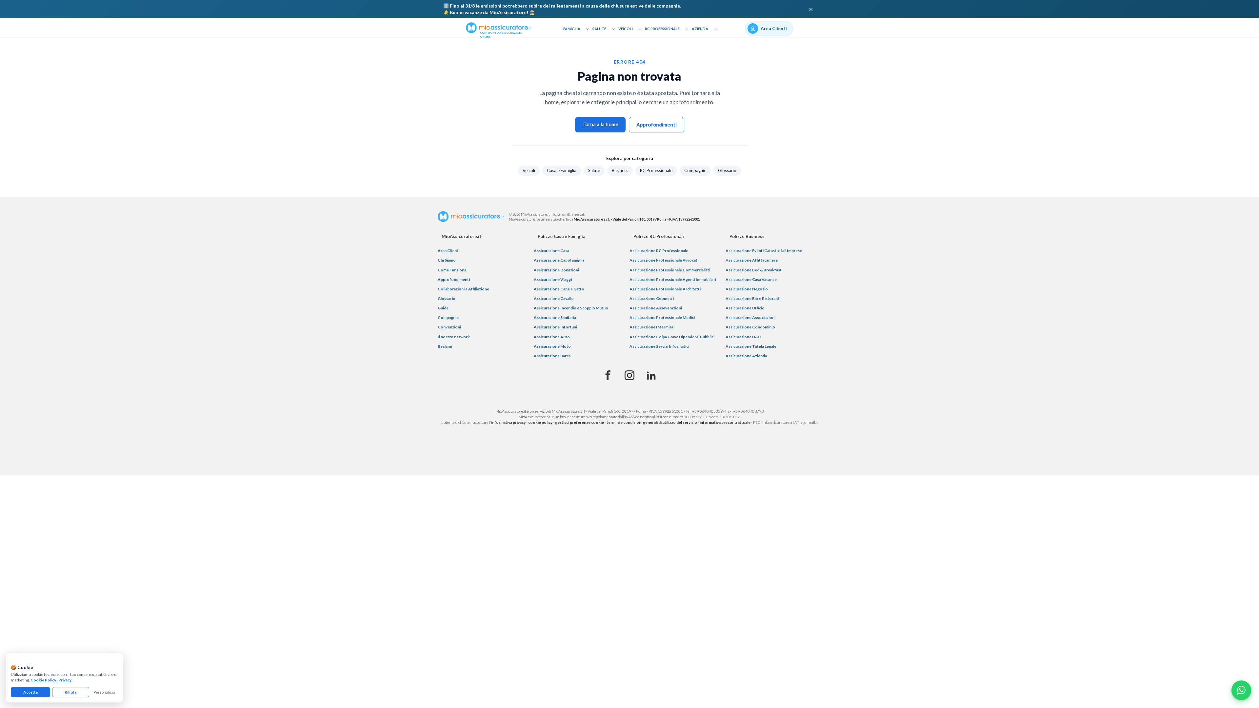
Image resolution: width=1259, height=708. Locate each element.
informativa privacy (508, 422)
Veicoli (625, 29)
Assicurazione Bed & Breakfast (754, 269)
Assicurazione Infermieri (652, 326)
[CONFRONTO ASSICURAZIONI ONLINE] (498, 27)
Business (620, 170)
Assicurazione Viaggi (553, 279)
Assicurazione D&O (743, 336)
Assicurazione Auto (552, 336)
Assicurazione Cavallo (554, 298)
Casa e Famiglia (561, 170)
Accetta (30, 692)
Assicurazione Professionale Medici (662, 317)
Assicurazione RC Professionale (659, 250)
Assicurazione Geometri (652, 298)
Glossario (727, 170)
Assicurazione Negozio (747, 288)
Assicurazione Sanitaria (555, 317)
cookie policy (540, 422)
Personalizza (104, 692)
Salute (599, 29)
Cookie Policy (43, 680)
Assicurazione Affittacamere (752, 260)
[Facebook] (608, 376)
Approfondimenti (656, 125)
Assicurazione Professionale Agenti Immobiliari (673, 279)
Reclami (445, 346)
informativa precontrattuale (725, 422)
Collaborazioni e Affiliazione (463, 288)
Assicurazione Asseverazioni (656, 307)
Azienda (700, 29)
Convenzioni (449, 326)
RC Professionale (662, 29)
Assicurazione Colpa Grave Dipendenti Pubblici (672, 336)
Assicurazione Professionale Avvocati (664, 260)
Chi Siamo (447, 260)
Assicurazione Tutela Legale (751, 346)
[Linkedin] (651, 376)
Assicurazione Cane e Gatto (559, 288)
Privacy (64, 680)
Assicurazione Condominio (750, 326)
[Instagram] (629, 376)
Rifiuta (70, 692)
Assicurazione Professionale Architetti (665, 288)
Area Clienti (448, 250)
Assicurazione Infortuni (555, 326)
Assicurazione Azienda (746, 355)
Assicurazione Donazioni (556, 269)
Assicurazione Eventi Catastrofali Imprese (764, 250)
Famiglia (571, 29)
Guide (443, 307)
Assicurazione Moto (552, 346)
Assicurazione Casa (551, 250)
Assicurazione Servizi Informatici (659, 346)
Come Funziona (452, 269)
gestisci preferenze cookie (579, 422)
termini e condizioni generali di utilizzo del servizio (652, 422)
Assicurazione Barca (552, 355)
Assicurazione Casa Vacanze (751, 279)
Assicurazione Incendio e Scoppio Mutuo (571, 307)
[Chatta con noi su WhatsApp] (1241, 690)
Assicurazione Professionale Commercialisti (670, 269)
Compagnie (695, 170)
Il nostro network (454, 336)
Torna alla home (600, 124)
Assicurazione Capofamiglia (559, 260)
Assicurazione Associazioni (750, 317)
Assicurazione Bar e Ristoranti (753, 298)
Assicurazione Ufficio (745, 307)
